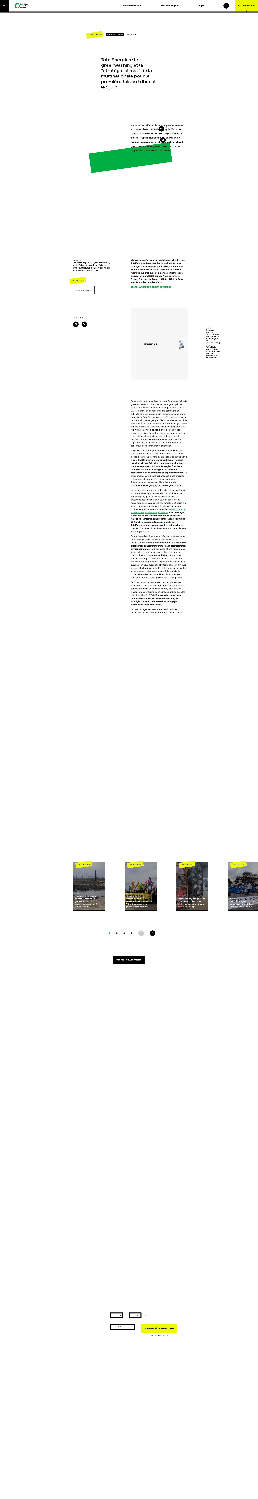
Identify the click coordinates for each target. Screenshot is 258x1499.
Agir (201, 5)
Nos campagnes (170, 5)
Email (123, 1327)
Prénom (124, 1315)
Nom (141, 1315)
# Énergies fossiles (83, 290)
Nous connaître (132, 5)
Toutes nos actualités (129, 960)
